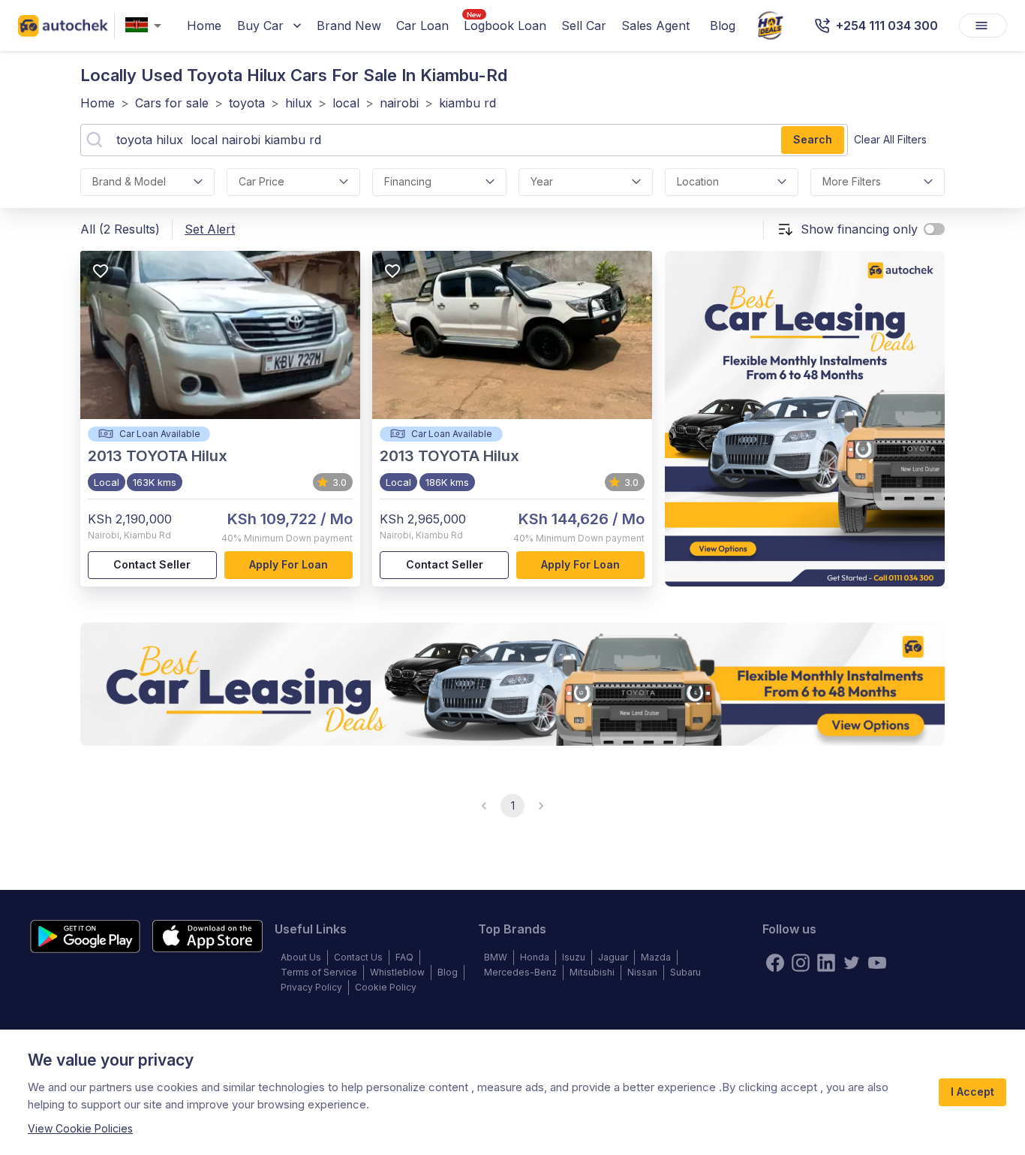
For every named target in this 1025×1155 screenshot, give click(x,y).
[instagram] (800, 963)
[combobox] (146, 26)
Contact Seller (152, 564)
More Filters (851, 181)
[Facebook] (775, 963)
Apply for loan (288, 564)
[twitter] (851, 963)
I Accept (972, 1091)
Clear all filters (890, 139)
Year (542, 181)
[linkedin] (826, 963)
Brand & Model (129, 181)
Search (812, 139)
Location (698, 181)
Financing (407, 181)
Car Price (261, 181)
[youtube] (877, 963)
